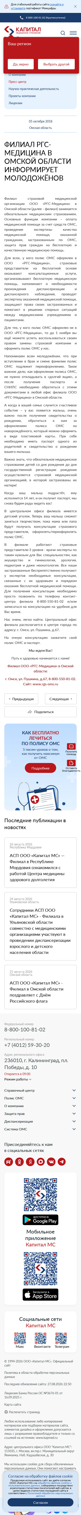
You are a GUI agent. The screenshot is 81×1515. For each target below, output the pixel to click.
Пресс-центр (17, 82)
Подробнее (40, 768)
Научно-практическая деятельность (34, 89)
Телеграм (61, 1346)
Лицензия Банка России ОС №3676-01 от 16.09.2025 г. (33, 1395)
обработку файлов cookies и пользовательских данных (39, 1484)
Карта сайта (12, 1404)
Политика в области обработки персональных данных (36, 1375)
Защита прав (14, 1113)
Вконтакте (40, 1346)
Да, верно (21, 64)
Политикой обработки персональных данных (50, 1494)
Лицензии (15, 103)
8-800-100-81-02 (24, 1029)
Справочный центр (19, 1090)
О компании (17, 74)
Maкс (20, 1346)
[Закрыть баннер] (75, 6)
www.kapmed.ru (47, 1437)
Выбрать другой (56, 64)
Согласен (40, 1502)
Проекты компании (22, 96)
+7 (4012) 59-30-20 (27, 1045)
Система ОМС (15, 1129)
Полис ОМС (14, 1098)
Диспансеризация (18, 1121)
